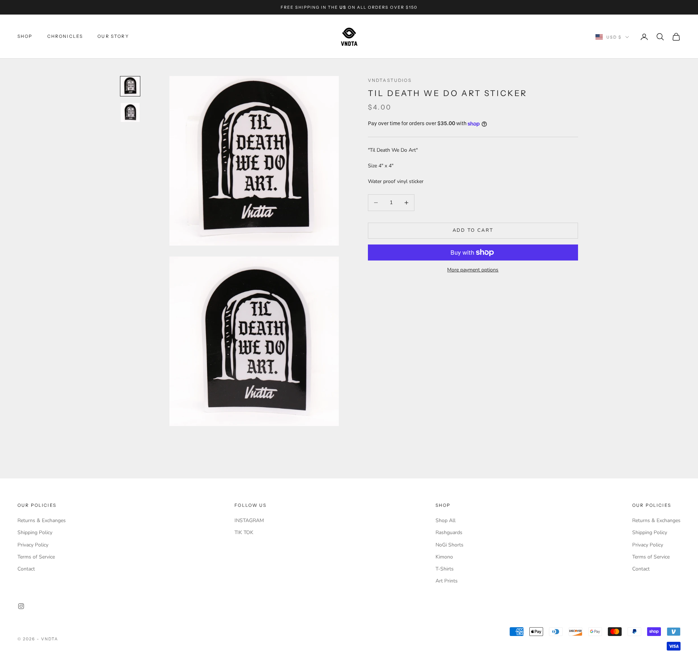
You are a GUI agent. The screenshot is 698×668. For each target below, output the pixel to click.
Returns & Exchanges (41, 520)
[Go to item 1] (130, 86)
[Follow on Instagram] (21, 606)
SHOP (25, 36)
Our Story (113, 36)
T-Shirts (445, 568)
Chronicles (65, 36)
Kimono (444, 556)
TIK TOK (243, 532)
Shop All (446, 520)
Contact (26, 568)
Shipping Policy (34, 532)
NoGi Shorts (450, 544)
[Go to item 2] (130, 112)
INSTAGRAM (249, 520)
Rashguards (449, 532)
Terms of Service (36, 556)
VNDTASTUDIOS (390, 80)
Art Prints (447, 580)
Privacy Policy (32, 544)
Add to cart (473, 230)
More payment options (472, 269)
